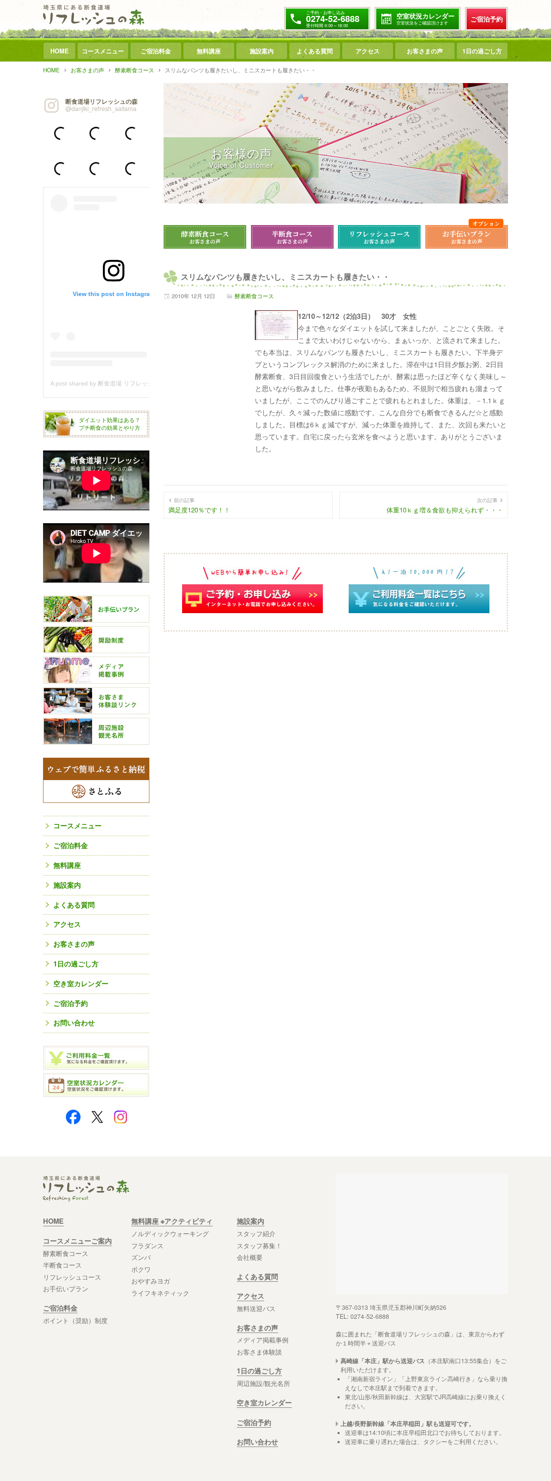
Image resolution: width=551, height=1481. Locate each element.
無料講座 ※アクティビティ (172, 1221)
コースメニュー (103, 50)
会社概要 (250, 1257)
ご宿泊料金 (156, 50)
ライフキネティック (160, 1292)
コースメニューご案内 (77, 1241)
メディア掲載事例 (262, 1339)
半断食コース (292, 237)
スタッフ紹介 (256, 1233)
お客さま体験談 (259, 1351)
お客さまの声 (425, 50)
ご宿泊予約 (487, 19)
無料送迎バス (256, 1308)
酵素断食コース (205, 237)
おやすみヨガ (150, 1280)
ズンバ (141, 1257)
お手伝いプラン (467, 237)
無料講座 (209, 50)
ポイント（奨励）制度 (75, 1320)
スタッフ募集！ (259, 1245)
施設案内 (262, 50)
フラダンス (147, 1245)
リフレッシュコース (379, 237)
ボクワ (141, 1269)
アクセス (368, 50)
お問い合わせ (74, 1022)
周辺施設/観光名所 (263, 1383)
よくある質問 (315, 50)
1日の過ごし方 (482, 50)
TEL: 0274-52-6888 (362, 1316)
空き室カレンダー (80, 983)
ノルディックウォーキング (170, 1233)
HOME (59, 50)
